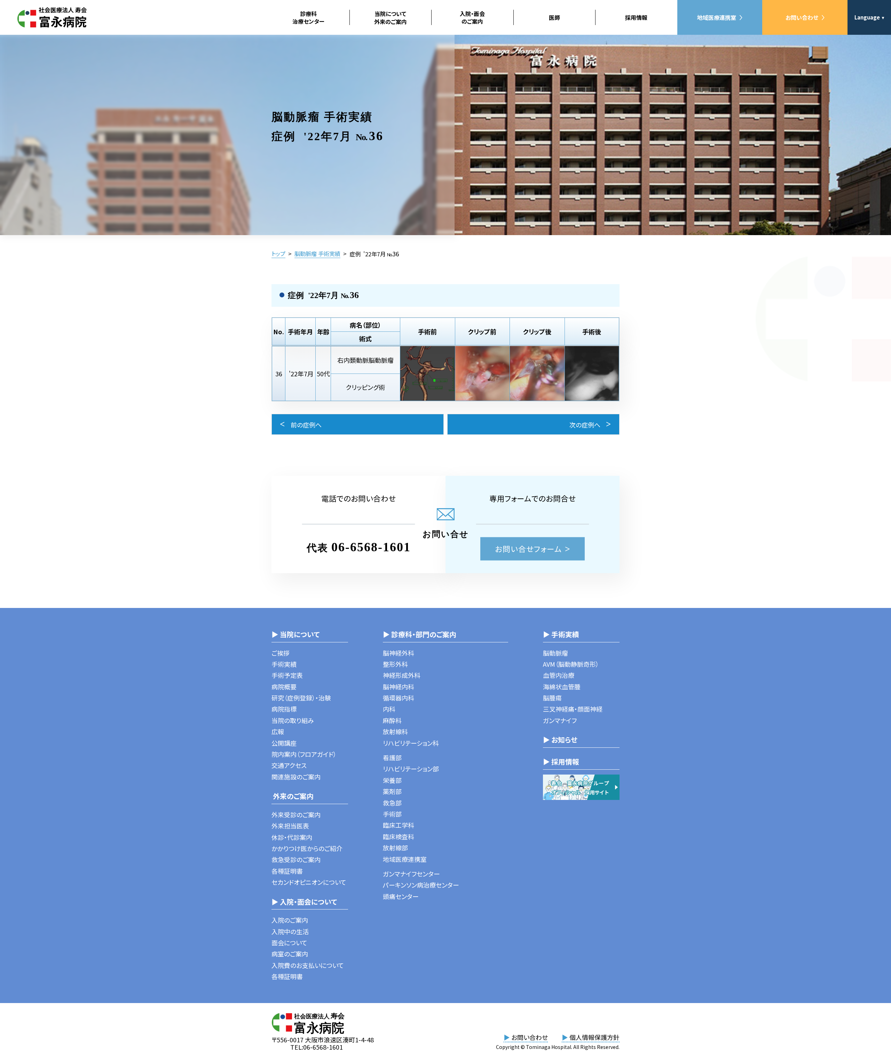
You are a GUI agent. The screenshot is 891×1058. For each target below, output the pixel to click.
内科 (389, 708)
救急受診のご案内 (296, 859)
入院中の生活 (290, 931)
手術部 (392, 813)
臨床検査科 (398, 836)
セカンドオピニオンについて (308, 882)
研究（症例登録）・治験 (301, 697)
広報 (277, 731)
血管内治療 (558, 675)
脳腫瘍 (552, 697)
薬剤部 (392, 791)
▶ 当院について (295, 634)
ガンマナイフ (560, 720)
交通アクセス (289, 765)
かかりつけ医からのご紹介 (306, 848)
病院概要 (284, 686)
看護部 (392, 757)
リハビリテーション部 (411, 768)
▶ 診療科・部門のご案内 (419, 634)
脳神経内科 (398, 686)
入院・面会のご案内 (472, 17)
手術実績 (284, 663)
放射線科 (395, 731)
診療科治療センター (308, 17)
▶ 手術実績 (561, 634)
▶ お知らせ (560, 740)
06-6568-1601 (371, 547)
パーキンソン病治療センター (421, 884)
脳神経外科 (398, 652)
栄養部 (392, 780)
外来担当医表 (290, 825)
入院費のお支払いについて (307, 965)
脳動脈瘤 (555, 652)
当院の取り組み (292, 720)
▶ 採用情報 (561, 761)
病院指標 (284, 708)
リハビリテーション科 (411, 742)
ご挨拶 (280, 652)
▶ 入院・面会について (304, 902)
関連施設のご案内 (296, 776)
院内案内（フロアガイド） (304, 754)
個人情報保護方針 (591, 1037)
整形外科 (395, 663)
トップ (278, 253)
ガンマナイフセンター (411, 873)
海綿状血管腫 (562, 686)
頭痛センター (401, 896)
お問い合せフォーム (528, 548)
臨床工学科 (398, 824)
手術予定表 (287, 675)
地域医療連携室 (716, 17)
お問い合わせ (802, 17)
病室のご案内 (289, 953)
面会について (289, 942)
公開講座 (284, 742)
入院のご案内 (289, 919)
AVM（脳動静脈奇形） (571, 663)
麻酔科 (392, 720)
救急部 (392, 802)
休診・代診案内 (291, 837)
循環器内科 (398, 697)
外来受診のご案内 (296, 814)
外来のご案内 (292, 796)
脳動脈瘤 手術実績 (317, 253)
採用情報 (636, 17)
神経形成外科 (401, 675)
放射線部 (395, 847)
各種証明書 (287, 870)
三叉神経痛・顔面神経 (572, 708)
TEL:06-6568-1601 (316, 1046)
